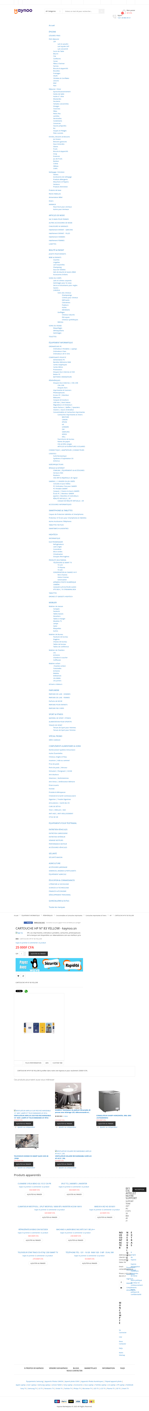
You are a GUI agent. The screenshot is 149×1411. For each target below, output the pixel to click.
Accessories (78, 1385)
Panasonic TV (49, 1388)
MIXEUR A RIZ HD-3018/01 (104, 1206)
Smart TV (125, 1388)
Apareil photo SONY (72, 1381)
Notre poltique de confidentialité (136, 1292)
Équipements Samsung (34, 1381)
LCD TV (102, 1388)
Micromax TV (87, 1388)
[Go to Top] (143, 1388)
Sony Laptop (67, 1385)
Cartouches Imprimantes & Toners (96, 915)
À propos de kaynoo (34, 1368)
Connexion (106, 2)
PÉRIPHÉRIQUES (48, 915)
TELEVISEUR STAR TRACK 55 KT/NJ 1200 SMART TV (38, 1252)
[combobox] (74, 11)
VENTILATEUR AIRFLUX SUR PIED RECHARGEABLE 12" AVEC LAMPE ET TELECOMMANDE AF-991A (32, 1116)
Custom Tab (57, 1063)
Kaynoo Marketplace (135, 1265)
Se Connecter (123, 1331)
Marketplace (77, 2)
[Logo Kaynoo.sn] (28, 11)
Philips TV (77, 1388)
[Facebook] (16, 2)
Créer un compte (119, 2)
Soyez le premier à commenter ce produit (31, 943)
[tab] (18, 1063)
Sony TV (23, 1388)
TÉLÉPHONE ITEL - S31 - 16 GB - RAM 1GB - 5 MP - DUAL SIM (90, 1252)
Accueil (16, 915)
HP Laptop (120, 1385)
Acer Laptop (31, 1385)
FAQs (121, 1348)
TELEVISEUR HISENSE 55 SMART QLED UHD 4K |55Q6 (31, 1157)
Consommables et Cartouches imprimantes (69, 915)
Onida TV (59, 1388)
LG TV (41, 1388)
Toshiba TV (68, 1388)
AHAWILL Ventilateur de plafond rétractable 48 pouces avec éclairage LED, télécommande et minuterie (72, 1111)
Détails (18, 1063)
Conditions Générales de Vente (135, 1273)
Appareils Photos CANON (54, 1381)
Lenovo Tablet (57, 1385)
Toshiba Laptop (100, 1385)
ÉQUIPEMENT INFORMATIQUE (31, 915)
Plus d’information (33, 1063)
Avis (47, 1063)
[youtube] (121, 1288)
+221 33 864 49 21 (124, 18)
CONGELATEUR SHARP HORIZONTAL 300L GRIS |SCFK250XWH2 (113, 1116)
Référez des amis (39, 922)
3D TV (118, 1388)
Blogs (76, 1368)
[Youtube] (20, 2)
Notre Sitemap (122, 1354)
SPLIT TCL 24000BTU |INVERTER (74, 1183)
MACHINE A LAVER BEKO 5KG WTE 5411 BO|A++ (75, 1229)
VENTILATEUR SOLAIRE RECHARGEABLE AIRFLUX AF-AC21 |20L (73, 1157)
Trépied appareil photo (113, 1381)
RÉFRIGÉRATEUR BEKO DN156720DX (33, 1229)
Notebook (129, 1385)
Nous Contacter (122, 1342)
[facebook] (121, 1282)
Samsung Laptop (44, 1385)
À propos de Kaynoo (133, 1256)
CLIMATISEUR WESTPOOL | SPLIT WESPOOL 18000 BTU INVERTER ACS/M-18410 (50, 1206)
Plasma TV (110, 1388)
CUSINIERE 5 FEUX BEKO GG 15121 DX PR (34, 1183)
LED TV (96, 1388)
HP (110, 915)
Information (108, 1368)
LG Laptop (111, 1385)
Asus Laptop (88, 1385)
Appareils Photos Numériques (92, 1381)
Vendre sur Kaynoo (92, 2)
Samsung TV (32, 1388)
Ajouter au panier (23, 1124)
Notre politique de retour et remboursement (137, 1282)
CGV (120, 1337)
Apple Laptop (21, 1385)
